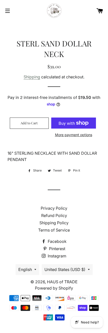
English (25, 269)
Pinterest (56, 248)
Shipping (32, 76)
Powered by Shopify (54, 288)
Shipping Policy (54, 222)
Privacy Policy (54, 208)
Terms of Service (54, 230)
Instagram (56, 255)
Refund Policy (54, 215)
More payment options (73, 135)
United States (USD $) (64, 269)
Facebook (57, 241)
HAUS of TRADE (62, 281)
